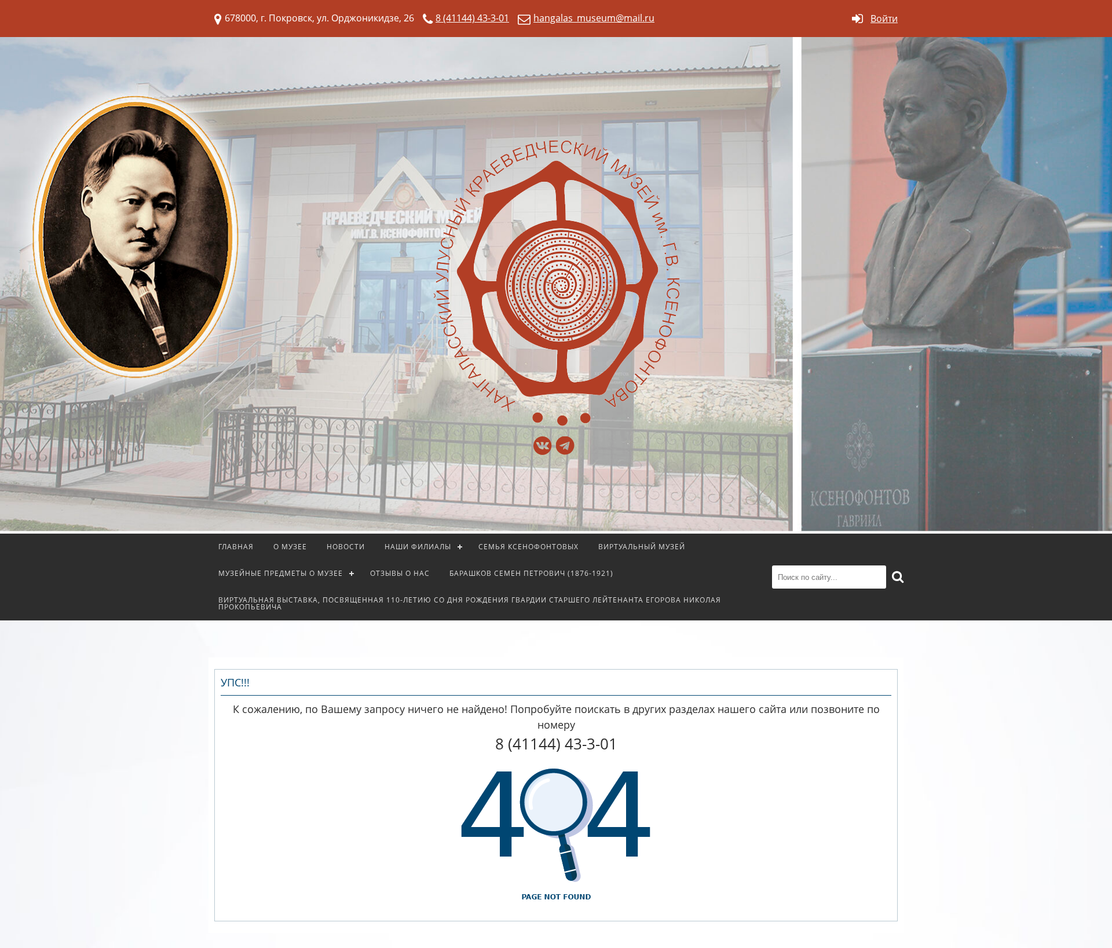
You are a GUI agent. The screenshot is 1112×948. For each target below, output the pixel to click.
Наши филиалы (418, 547)
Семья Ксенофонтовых (528, 547)
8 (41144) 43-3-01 (472, 18)
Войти (884, 18)
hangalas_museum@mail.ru (593, 18)
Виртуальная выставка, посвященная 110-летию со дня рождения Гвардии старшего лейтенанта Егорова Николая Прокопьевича (469, 603)
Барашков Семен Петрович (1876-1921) (531, 573)
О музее (290, 547)
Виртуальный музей (641, 547)
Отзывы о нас (400, 573)
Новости (346, 547)
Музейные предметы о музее (280, 573)
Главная (236, 547)
